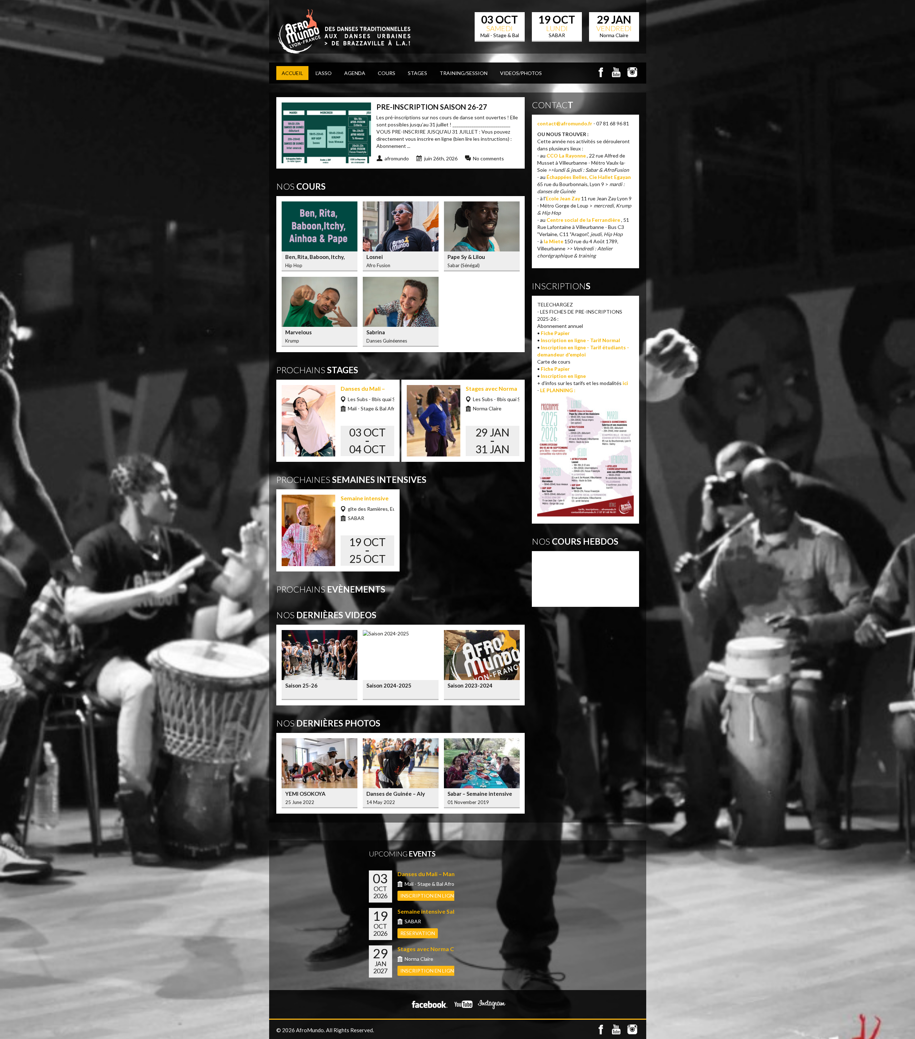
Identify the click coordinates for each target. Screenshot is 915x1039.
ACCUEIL (292, 73)
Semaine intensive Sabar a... (434, 911)
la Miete (553, 241)
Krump (546, 582)
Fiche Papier (555, 333)
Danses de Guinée (560, 567)
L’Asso (324, 73)
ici (625, 383)
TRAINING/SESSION (464, 73)
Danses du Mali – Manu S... (431, 873)
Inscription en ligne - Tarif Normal (580, 340)
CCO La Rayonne (566, 156)
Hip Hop (548, 574)
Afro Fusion (552, 559)
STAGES (417, 73)
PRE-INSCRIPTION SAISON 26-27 (431, 107)
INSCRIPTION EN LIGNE (428, 896)
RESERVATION (417, 933)
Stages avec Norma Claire (431, 948)
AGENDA (354, 73)
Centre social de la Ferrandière (583, 220)
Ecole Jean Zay (563, 198)
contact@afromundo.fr (564, 123)
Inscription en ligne (563, 376)
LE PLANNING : (557, 390)
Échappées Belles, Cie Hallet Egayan (588, 177)
